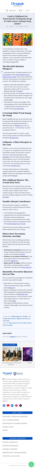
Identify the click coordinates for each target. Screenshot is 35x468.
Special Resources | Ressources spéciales (14, 452)
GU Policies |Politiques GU (11, 445)
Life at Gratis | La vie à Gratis (11, 456)
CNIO (10, 100)
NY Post (22, 254)
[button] (31, 464)
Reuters (20, 91)
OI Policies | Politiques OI (10, 442)
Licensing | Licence (8, 426)
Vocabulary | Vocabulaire (10, 449)
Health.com (18, 125)
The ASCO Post (13, 138)
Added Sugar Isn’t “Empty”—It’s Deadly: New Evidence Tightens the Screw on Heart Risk (17, 318)
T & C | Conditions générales (11, 420)
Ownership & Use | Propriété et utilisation (15, 423)
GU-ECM (5, 430)
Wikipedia (6, 157)
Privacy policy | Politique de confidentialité (15, 416)
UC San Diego (6, 74)
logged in (13, 336)
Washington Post (15, 224)
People (14, 301)
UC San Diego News (18, 108)
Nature (15, 176)
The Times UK (27, 267)
